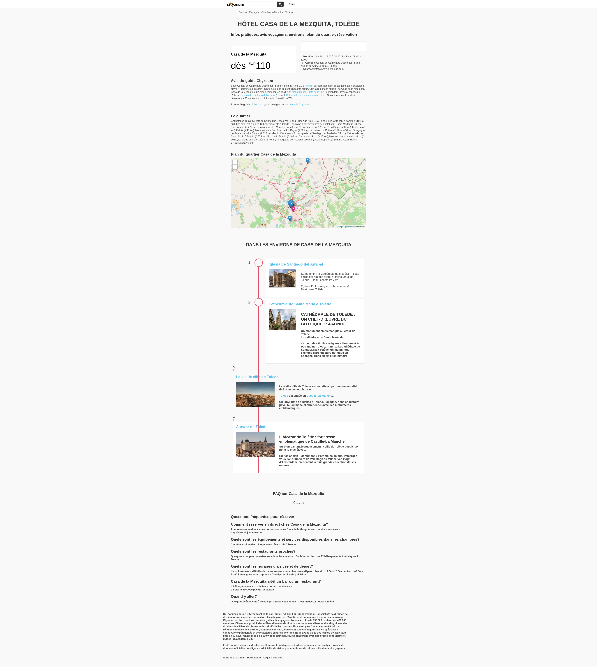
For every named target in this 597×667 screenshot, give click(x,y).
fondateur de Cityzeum (297, 104)
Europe (243, 12)
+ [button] (235, 162)
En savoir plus (302, 626)
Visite (292, 4)
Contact (240, 657)
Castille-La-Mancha (272, 12)
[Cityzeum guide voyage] (237, 4)
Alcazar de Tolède (251, 427)
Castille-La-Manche (319, 395)
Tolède (289, 12)
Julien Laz (257, 104)
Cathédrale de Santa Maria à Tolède (306, 95)
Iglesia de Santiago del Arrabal (258, 95)
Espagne (254, 12)
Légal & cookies (272, 657)
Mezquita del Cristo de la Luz (308, 92)
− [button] (235, 167)
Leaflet (338, 226)
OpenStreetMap (350, 226)
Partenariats (254, 657)
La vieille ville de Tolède (257, 377)
